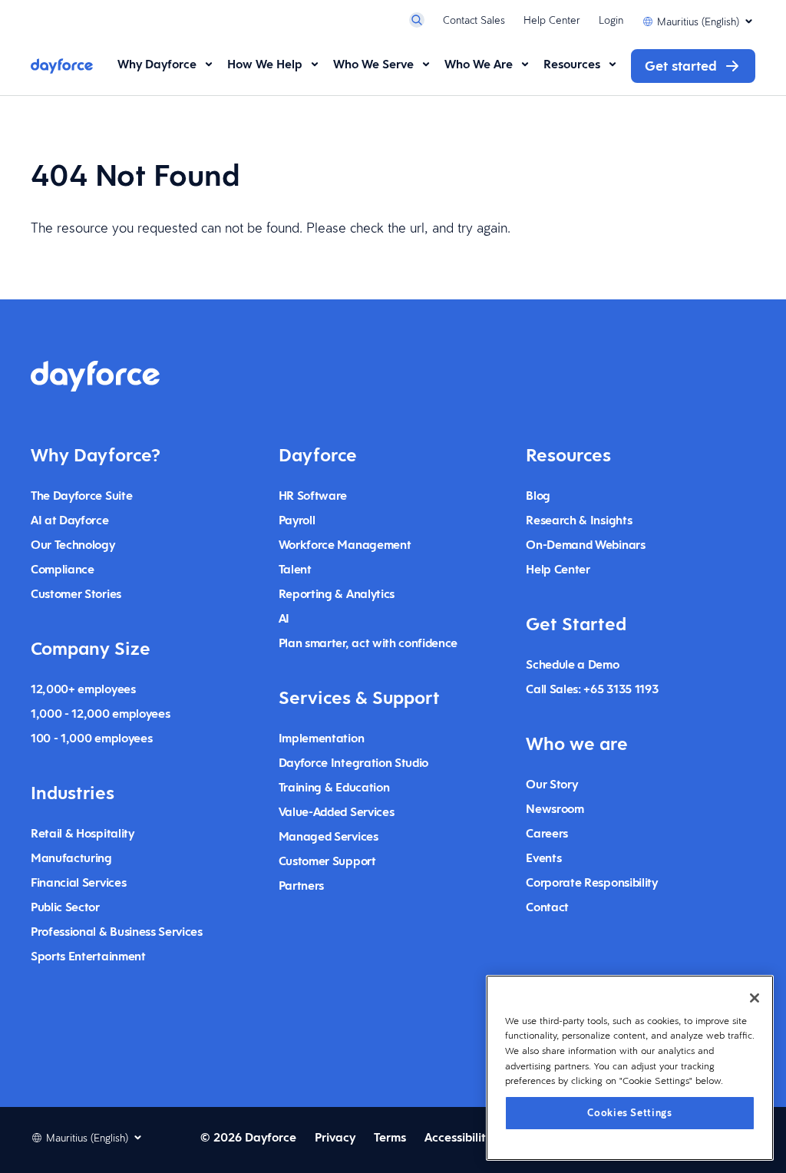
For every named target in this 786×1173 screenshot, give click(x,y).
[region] (630, 1068)
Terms (390, 1137)
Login (611, 20)
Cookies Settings (629, 1112)
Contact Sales (474, 20)
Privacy (335, 1137)
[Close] (754, 998)
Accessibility (458, 1137)
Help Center (551, 20)
